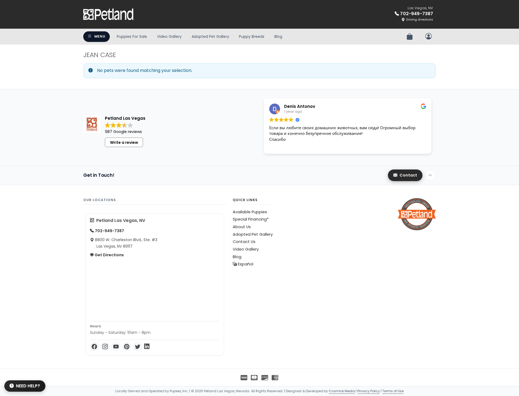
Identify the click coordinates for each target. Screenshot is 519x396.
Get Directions (109, 255)
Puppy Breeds (251, 36)
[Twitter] (137, 346)
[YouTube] (116, 346)
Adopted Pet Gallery (210, 36)
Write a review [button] (124, 142)
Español (245, 264)
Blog (278, 36)
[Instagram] (105, 346)
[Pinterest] (126, 346)
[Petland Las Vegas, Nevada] (108, 14)
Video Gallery (169, 36)
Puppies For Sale (132, 36)
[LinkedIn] (146, 346)
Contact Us (244, 241)
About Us (242, 226)
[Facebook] (94, 346)
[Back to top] (430, 175)
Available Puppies (250, 212)
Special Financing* (251, 219)
